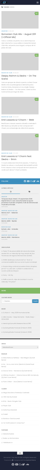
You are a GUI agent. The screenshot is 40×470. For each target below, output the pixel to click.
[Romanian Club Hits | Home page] (5, 2)
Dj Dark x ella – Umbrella (9, 229)
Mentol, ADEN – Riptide (9, 221)
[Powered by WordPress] (12, 460)
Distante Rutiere (8, 434)
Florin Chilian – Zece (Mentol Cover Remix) (17, 382)
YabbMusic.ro (8, 442)
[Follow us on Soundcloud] (37, 181)
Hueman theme (31, 460)
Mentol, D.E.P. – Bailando (9, 213)
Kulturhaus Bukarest (10, 410)
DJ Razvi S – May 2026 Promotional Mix (16, 313)
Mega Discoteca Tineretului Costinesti (16, 393)
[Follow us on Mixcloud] (31, 181)
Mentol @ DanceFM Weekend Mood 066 (17, 323)
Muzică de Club (6, 73)
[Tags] (29, 192)
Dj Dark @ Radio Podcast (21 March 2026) (17, 328)
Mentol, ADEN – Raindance (10, 237)
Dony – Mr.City (8, 275)
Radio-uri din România (11, 438)
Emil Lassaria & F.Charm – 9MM (17, 119)
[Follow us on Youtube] (28, 181)
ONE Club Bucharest (10, 397)
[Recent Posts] (10, 192)
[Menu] (37, 2)
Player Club (7, 406)
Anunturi (4, 31)
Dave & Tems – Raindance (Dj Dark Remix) (17, 371)
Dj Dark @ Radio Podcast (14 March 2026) (17, 332)
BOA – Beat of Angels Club (12, 401)
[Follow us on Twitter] (34, 181)
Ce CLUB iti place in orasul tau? (14, 423)
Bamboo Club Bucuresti (11, 419)
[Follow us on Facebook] (25, 181)
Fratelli (5, 414)
